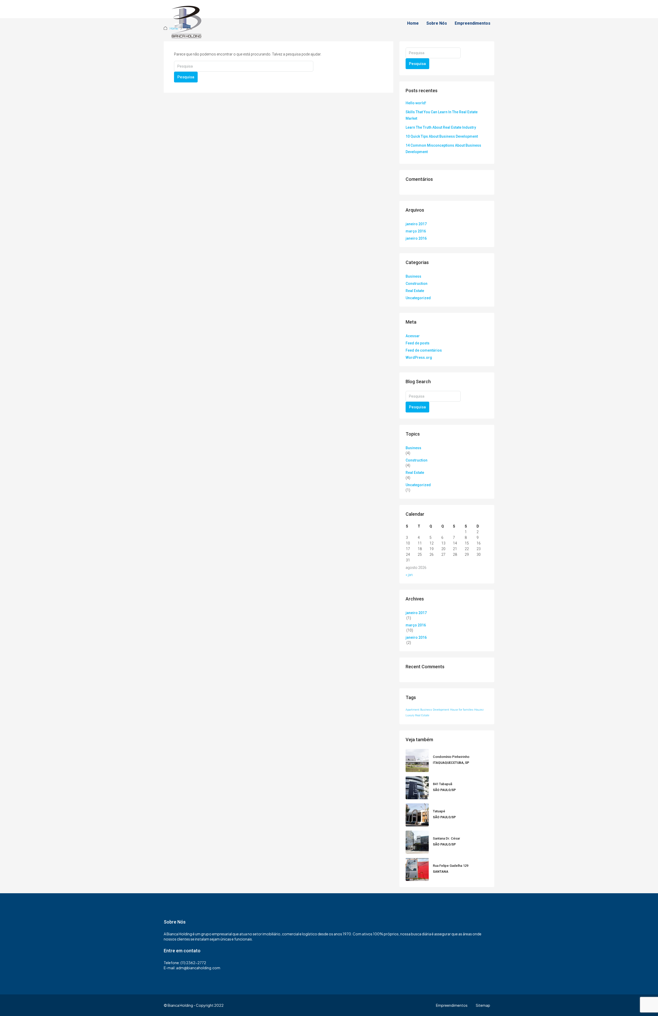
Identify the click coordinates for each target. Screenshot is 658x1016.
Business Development (434, 709)
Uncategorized (418, 298)
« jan (409, 575)
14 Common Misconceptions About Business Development (443, 148)
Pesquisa (185, 77)
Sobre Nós (436, 23)
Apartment (412, 709)
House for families (461, 709)
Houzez (479, 709)
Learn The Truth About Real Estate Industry (441, 127)
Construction (416, 283)
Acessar (413, 336)
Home (413, 23)
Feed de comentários (424, 350)
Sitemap (483, 1005)
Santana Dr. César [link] (446, 838)
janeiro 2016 (416, 238)
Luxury (410, 715)
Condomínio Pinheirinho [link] (451, 757)
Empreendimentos (472, 23)
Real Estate (415, 291)
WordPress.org (419, 357)
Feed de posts (417, 343)
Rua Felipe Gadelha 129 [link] (450, 866)
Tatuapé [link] (439, 811)
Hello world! (416, 103)
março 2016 (416, 231)
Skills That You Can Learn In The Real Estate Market (442, 115)
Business (413, 276)
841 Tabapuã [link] (442, 784)
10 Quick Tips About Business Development (442, 136)
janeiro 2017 (416, 224)
